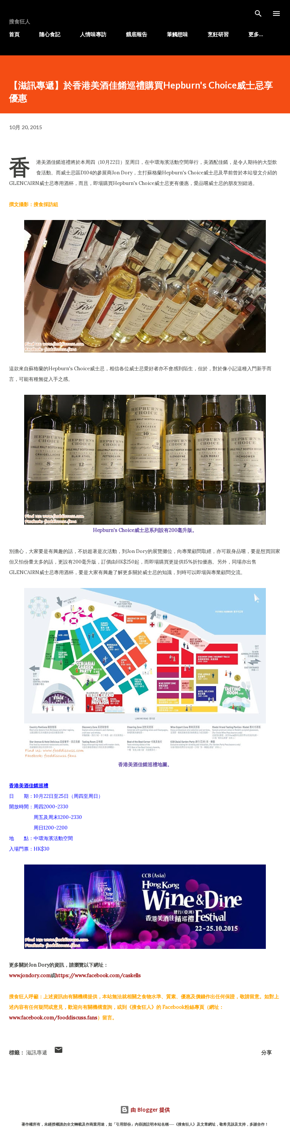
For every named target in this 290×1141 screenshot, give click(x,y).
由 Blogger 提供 (149, 1109)
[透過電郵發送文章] (58, 1052)
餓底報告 (136, 34)
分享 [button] (266, 1052)
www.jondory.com (30, 975)
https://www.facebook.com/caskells (98, 975)
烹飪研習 (218, 34)
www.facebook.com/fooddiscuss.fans (53, 1017)
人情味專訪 (93, 34)
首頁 (14, 34)
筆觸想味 (177, 34)
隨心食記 (49, 34)
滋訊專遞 (36, 1052)
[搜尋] (258, 13)
